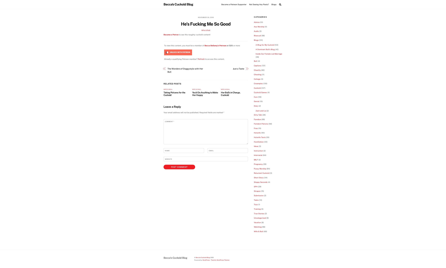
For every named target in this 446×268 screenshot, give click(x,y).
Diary (256, 106)
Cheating (257, 75)
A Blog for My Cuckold (265, 45)
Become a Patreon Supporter (233, 4)
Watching (258, 227)
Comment (169, 121)
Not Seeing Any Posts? (259, 4)
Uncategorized (260, 218)
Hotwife (257, 133)
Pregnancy (258, 164)
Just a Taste (238, 69)
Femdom (257, 119)
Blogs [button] (273, 4)
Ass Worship (259, 27)
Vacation (257, 222)
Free (256, 128)
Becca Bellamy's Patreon (215, 46)
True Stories (259, 214)
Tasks (256, 200)
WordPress (206, 260)
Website (168, 159)
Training (257, 209)
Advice (257, 22)
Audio (256, 31)
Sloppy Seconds (260, 182)
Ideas (256, 146)
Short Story (259, 178)
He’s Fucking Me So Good (206, 24)
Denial (256, 101)
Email (211, 151)
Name (167, 151)
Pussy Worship (260, 169)
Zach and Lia (261, 111)
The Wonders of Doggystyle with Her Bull (185, 70)
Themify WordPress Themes (220, 260)
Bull (255, 61)
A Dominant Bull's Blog (265, 49)
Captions (257, 66)
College (257, 79)
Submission (259, 196)
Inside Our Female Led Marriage (269, 54)
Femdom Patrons (261, 124)
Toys (256, 204)
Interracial (258, 155)
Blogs (256, 40)
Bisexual (257, 36)
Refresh (201, 59)
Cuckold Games (260, 92)
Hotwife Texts (260, 137)
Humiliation (259, 142)
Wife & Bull (205, 30)
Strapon (257, 191)
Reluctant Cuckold (261, 173)
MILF (256, 160)
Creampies (258, 83)
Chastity (257, 70)
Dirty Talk (258, 115)
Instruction (258, 151)
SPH (256, 187)
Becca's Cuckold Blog (203, 257)
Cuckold (257, 88)
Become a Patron (171, 35)
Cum (256, 97)
